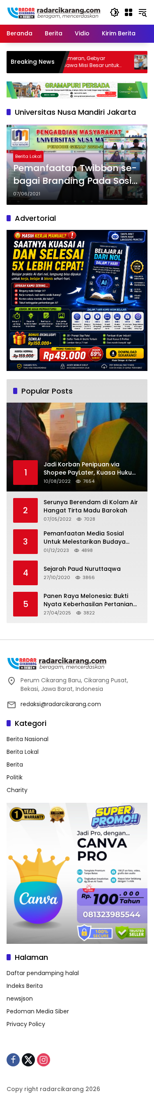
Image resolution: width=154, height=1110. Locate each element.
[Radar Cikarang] (54, 12)
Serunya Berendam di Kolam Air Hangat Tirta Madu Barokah (91, 506)
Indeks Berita (25, 986)
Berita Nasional (27, 739)
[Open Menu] (128, 12)
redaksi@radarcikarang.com (61, 704)
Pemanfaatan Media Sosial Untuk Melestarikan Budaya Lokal (85, 538)
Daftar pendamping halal (43, 973)
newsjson (20, 998)
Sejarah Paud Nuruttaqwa (82, 569)
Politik (15, 777)
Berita (15, 764)
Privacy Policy (26, 1024)
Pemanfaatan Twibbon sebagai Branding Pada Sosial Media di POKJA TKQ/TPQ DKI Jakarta (76, 175)
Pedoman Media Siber (38, 1011)
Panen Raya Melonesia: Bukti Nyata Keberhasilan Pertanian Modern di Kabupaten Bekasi (88, 600)
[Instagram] (43, 1059)
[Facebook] (13, 1059)
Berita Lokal (28, 156)
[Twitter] (28, 1059)
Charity (17, 790)
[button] (115, 12)
